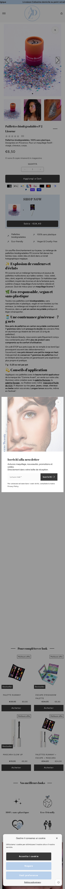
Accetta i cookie (29, 856)
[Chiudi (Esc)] (58, 402)
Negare (28, 866)
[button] (57, 838)
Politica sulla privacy (32, 882)
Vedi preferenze (28, 875)
